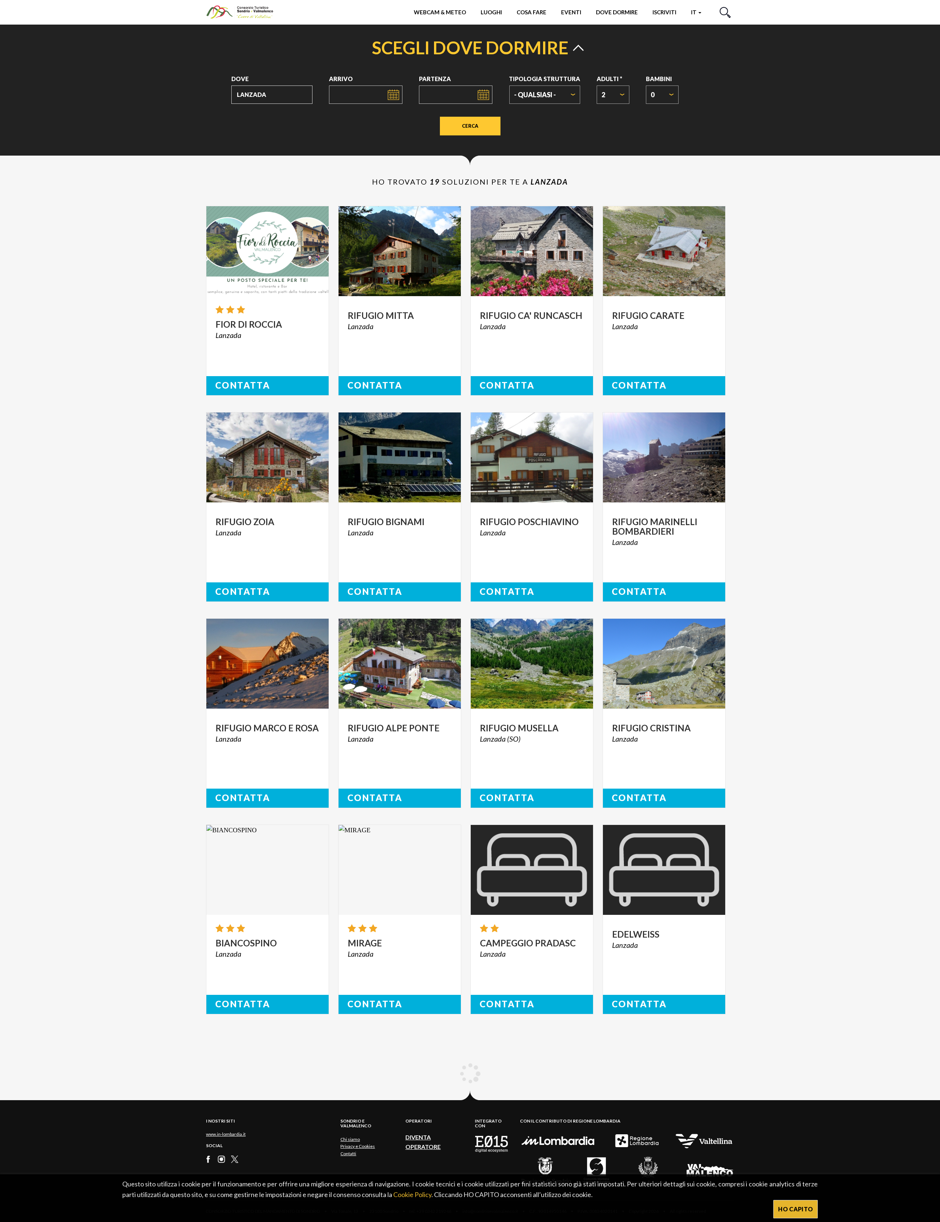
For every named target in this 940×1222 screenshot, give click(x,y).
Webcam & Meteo (440, 12)
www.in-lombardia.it (226, 1134)
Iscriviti (664, 12)
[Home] (243, 12)
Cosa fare (531, 12)
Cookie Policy (412, 1194)
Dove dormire (617, 12)
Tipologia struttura (544, 78)
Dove (240, 78)
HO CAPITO (795, 1208)
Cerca (470, 126)
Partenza (435, 78)
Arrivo (341, 78)
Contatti (348, 1153)
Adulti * (609, 78)
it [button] (694, 12)
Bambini (659, 78)
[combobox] (544, 95)
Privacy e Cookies (357, 1146)
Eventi (571, 12)
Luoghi (491, 12)
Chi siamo (350, 1139)
